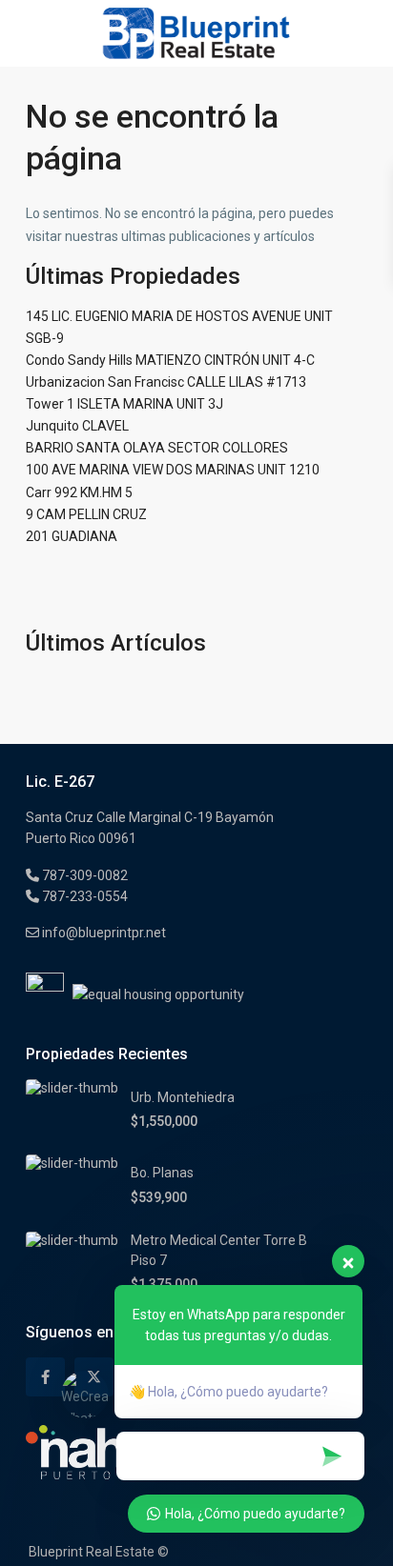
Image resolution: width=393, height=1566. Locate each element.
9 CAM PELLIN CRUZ (86, 514)
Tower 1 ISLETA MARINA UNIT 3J (124, 404)
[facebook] (45, 1376)
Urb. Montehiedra (183, 1097)
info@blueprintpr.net (102, 932)
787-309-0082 (83, 875)
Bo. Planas (162, 1172)
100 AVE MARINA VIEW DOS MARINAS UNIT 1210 (173, 469)
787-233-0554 (83, 896)
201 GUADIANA (71, 536)
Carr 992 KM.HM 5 (79, 492)
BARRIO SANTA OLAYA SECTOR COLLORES (157, 447)
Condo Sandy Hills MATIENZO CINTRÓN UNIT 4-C (170, 360)
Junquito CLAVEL (77, 425)
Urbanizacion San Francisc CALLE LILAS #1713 (166, 382)
